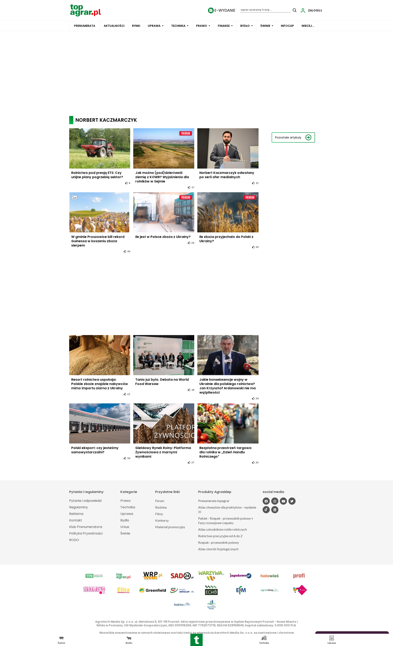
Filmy (159, 514)
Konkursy (162, 520)
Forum (159, 501)
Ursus (124, 526)
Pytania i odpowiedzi (85, 500)
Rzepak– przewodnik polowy (218, 542)
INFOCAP (287, 26)
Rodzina (161, 507)
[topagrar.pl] (85, 10)
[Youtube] (283, 501)
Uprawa (154, 26)
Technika (178, 26)
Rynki (136, 26)
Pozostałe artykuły (288, 137)
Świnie (265, 26)
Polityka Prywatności (86, 533)
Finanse (224, 26)
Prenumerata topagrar (213, 501)
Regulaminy (78, 507)
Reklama (76, 513)
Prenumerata (84, 26)
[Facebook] (266, 501)
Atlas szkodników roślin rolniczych (222, 529)
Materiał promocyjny (170, 527)
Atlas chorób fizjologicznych (218, 549)
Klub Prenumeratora (85, 526)
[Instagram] (274, 501)
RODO (74, 540)
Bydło (245, 26)
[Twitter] (292, 501)
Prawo (201, 26)
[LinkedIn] (274, 509)
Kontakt (75, 520)
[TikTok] (266, 509)
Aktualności (114, 26)
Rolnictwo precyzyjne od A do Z (220, 536)
